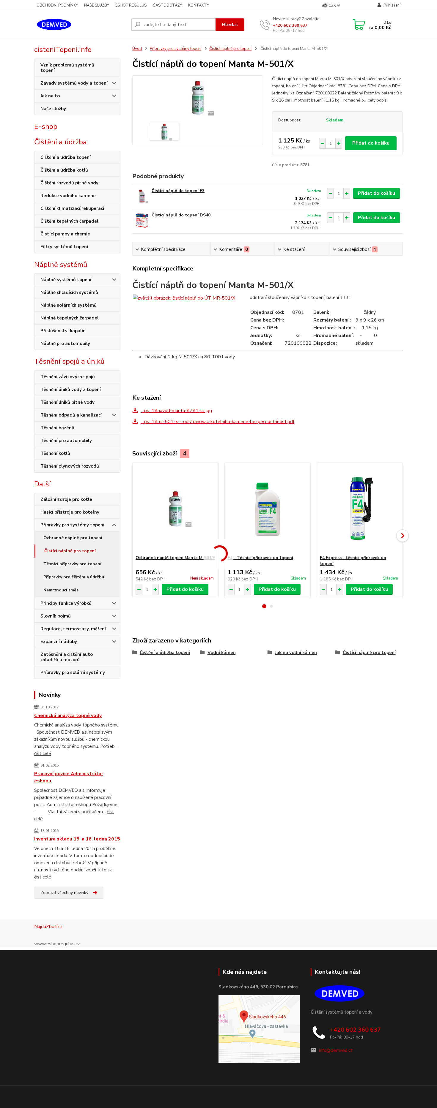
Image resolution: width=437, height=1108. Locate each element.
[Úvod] (80, 25)
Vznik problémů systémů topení (67, 67)
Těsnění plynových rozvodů (69, 466)
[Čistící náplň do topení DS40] (142, 220)
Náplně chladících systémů (69, 292)
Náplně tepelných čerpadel (69, 318)
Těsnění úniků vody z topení (70, 389)
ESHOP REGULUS (131, 5)
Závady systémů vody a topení (74, 83)
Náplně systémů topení (65, 280)
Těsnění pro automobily (66, 441)
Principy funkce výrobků (66, 603)
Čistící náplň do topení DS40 (181, 215)
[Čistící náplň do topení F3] (142, 196)
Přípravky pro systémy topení (72, 525)
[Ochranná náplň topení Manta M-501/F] (175, 509)
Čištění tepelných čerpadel (69, 221)
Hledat (230, 24)
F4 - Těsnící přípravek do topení (260, 558)
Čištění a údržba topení (65, 157)
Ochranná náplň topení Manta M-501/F (175, 558)
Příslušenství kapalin (63, 331)
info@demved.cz (336, 1050)
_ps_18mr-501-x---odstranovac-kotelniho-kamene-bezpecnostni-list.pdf (217, 421)
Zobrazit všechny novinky (64, 892)
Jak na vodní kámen (296, 653)
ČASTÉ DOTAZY (167, 5)
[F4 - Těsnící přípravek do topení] (267, 509)
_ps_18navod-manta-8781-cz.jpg (176, 410)
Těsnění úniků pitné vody (67, 402)
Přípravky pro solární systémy (72, 672)
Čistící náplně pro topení (70, 551)
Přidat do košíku (370, 143)
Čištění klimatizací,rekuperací (72, 208)
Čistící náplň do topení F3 (178, 191)
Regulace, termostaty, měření (73, 629)
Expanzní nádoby (58, 642)
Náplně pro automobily (65, 343)
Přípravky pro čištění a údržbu (73, 577)
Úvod (137, 48)
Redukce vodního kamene (68, 196)
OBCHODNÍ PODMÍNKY (57, 5)
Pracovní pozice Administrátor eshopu (68, 777)
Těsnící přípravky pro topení (72, 564)
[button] (264, 606)
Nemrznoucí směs (60, 590)
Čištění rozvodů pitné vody (69, 183)
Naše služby (53, 109)
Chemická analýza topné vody (68, 715)
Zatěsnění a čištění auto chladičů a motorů (66, 657)
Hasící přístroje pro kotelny (69, 512)
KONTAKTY (198, 5)
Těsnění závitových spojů (67, 377)
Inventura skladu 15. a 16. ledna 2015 (77, 839)
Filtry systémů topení (64, 247)
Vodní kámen (222, 653)
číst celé (42, 753)
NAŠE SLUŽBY (96, 5)
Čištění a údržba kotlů (64, 170)
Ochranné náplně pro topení (72, 538)
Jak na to (50, 96)
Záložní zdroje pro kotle (66, 499)
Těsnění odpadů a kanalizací (71, 415)
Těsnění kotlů (55, 453)
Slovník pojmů (55, 616)
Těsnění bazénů (57, 428)
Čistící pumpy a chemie (65, 234)
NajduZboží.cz (48, 926)
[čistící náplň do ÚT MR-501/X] (184, 298)
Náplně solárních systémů (68, 305)
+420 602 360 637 (290, 25)
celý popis (377, 100)
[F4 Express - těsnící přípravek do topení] (360, 509)
